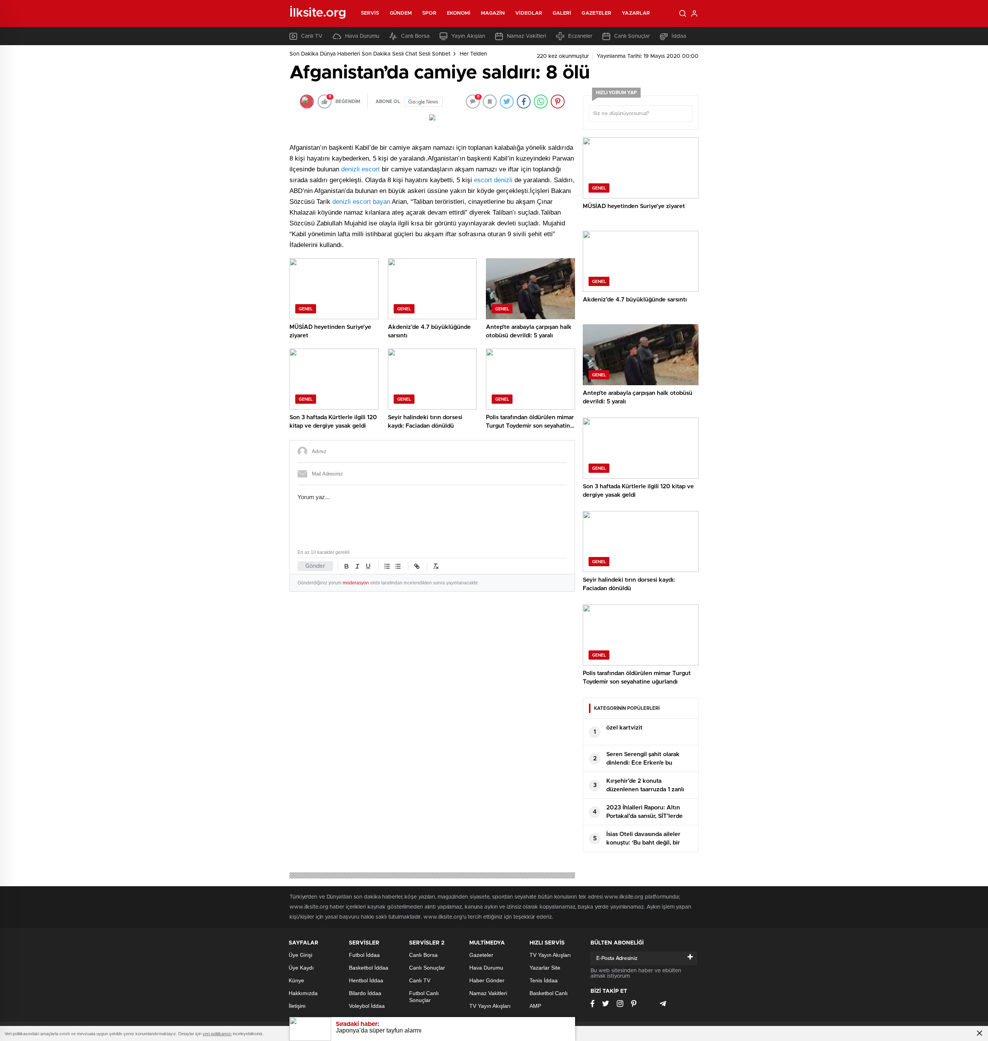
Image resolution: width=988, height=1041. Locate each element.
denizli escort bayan (361, 201)
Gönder (315, 566)
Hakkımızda (303, 993)
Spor (429, 13)
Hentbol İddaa (366, 980)
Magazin (493, 13)
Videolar (528, 13)
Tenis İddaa (544, 980)
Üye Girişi (300, 955)
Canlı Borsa (415, 36)
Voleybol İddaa (367, 1006)
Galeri (562, 13)
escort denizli (493, 180)
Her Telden (473, 54)
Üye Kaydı (301, 968)
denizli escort (360, 169)
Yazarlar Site (545, 968)
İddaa (679, 36)
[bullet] (397, 566)
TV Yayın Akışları (490, 1006)
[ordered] (387, 566)
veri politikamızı (217, 1033)
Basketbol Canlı (549, 993)
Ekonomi (459, 13)
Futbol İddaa (364, 955)
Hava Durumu (362, 36)
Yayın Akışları (468, 36)
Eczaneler (580, 36)
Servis (370, 13)
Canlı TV (312, 36)
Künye (296, 980)
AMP (535, 1006)
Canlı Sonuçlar (632, 36)
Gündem (401, 13)
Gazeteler (596, 13)
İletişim (297, 1006)
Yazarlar (636, 13)
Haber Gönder (486, 980)
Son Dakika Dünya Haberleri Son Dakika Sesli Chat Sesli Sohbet (369, 54)
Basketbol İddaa (368, 968)
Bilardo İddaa (365, 993)
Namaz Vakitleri (526, 36)
